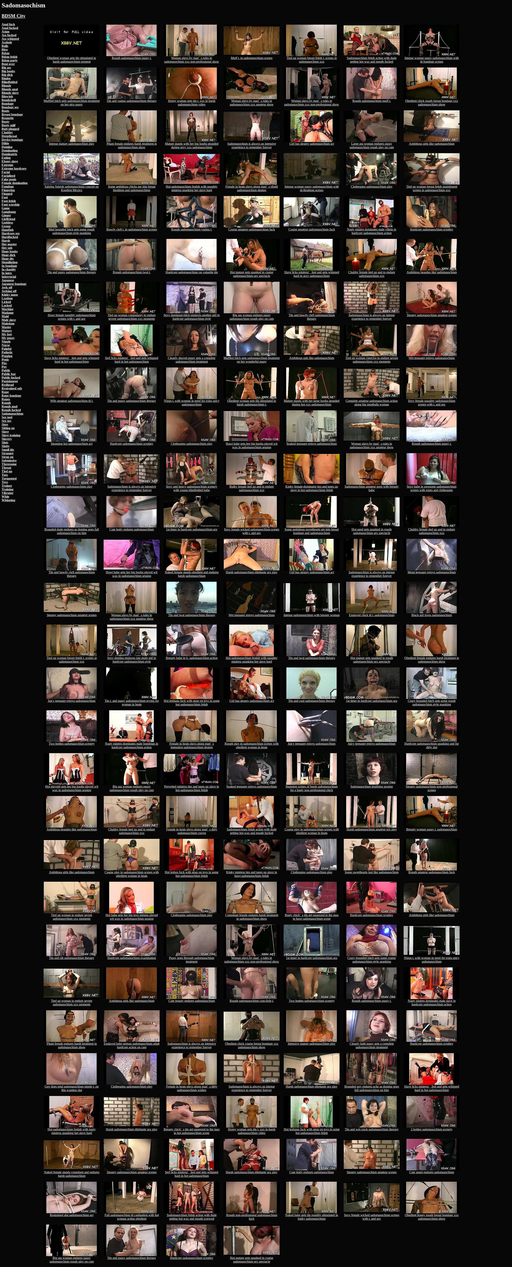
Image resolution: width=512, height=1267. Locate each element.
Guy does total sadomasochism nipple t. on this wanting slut (72, 1088)
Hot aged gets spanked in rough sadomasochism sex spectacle (372, 531)
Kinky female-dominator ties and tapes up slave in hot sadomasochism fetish (311, 488)
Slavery (7, 439)
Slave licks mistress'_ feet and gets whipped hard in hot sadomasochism (71, 359)
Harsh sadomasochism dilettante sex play (251, 572)
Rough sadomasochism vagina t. (191, 229)
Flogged (7, 193)
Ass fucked (9, 35)
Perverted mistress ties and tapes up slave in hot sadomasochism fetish (191, 788)
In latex (7, 273)
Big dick (7, 74)
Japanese (8, 280)
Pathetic (7, 352)
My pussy (8, 338)
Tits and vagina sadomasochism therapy (132, 101)
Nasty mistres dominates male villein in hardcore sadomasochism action (371, 231)
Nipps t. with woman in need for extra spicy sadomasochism (191, 402)
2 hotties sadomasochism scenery (431, 1129)
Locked (7, 305)
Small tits (8, 449)
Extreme (7, 165)
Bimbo (6, 78)
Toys (5, 482)
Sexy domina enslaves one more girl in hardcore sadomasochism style (131, 659)
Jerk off (7, 287)
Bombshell (9, 100)
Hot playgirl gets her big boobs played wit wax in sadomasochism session (71, 788)
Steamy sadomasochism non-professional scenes (432, 788)
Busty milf (8, 125)
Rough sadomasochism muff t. (371, 101)
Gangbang (9, 211)
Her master (9, 244)
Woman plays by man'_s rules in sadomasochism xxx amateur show (252, 102)
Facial (6, 172)
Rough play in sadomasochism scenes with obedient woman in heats (252, 745)
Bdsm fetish (9, 56)
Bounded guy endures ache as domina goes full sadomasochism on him (371, 1088)
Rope (5, 392)
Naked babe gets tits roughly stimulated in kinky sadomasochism (311, 1216)
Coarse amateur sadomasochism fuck (251, 229)
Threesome (9, 464)
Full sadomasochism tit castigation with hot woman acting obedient (132, 1216)
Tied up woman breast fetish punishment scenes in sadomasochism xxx (431, 188)
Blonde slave (10, 93)
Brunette (8, 118)
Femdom (8, 186)
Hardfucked (10, 237)
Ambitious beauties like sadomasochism (432, 272)
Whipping (8, 500)
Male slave (9, 320)
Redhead (8, 384)
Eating (6, 157)
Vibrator (7, 493)
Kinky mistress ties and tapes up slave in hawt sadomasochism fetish (251, 874)
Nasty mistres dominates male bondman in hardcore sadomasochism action (131, 745)
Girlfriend (8, 219)
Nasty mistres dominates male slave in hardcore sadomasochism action (432, 1002)
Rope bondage (11, 395)
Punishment (10, 381)
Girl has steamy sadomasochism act (311, 143)
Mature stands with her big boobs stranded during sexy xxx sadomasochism (191, 145)
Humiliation (10, 262)
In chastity (9, 269)
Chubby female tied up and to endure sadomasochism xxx (371, 274)
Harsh (6, 240)
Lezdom (7, 298)
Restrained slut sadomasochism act (71, 1215)
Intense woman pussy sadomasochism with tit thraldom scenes (312, 188)
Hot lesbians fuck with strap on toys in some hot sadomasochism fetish (192, 702)
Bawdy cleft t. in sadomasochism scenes (131, 229)
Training (7, 489)
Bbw (5, 49)
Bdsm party (10, 60)
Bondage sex (10, 107)
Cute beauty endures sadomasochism (191, 1000)
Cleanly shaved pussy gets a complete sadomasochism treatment (191, 359)
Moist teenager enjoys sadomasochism (432, 572)
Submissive (9, 460)
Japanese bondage (14, 284)
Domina (7, 147)
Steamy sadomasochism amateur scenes (432, 315)
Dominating (10, 150)
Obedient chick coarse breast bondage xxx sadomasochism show (251, 1045)
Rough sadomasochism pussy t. (131, 58)
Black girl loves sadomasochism (431, 615)
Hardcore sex (11, 233)
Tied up (7, 471)
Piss (4, 363)
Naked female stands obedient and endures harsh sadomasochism (192, 574)
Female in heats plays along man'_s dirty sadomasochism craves (191, 831)
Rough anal (9, 406)
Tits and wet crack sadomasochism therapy (372, 1129)
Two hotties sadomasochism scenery (72, 743)
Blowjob (7, 96)
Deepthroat (9, 136)
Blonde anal (10, 89)
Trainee (7, 485)
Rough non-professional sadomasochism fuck (251, 1216)
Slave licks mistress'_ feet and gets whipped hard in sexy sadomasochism (311, 274)
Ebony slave (10, 161)
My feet (7, 334)
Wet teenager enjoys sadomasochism (432, 358)
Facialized (8, 175)
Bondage (8, 103)
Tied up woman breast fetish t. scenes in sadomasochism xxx (312, 59)
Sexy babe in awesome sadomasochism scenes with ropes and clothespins (431, 488)
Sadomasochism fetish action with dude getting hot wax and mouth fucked (372, 59)
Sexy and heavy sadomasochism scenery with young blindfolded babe (191, 488)
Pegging (7, 356)
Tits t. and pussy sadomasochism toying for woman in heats (132, 702)
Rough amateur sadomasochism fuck (431, 872)
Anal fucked (10, 28)
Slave (5, 431)
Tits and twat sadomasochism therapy (191, 615)
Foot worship (11, 204)
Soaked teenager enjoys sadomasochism (311, 443)
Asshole (7, 42)
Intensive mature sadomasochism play (311, 1043)
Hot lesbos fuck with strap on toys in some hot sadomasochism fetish (191, 874)
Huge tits (8, 258)
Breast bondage (12, 114)
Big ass (6, 67)
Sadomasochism (12, 413)
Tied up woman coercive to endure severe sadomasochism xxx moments (371, 359)
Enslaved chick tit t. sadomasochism (371, 615)
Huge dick (8, 255)
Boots (5, 111)
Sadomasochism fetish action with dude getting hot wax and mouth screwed (192, 1216)
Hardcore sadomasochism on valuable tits (192, 272)
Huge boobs (10, 251)
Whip (5, 496)
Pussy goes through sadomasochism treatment (191, 959)
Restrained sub (12, 388)
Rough (6, 403)
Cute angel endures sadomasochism (431, 1172)
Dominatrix (9, 154)
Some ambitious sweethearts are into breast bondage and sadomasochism (312, 531)
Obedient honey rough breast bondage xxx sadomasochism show (432, 1216)
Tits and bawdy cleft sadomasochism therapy (312, 316)
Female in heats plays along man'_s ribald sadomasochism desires (251, 188)
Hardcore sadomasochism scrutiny (431, 229)
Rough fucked (11, 410)
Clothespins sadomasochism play (371, 186)
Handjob (8, 229)
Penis (5, 359)
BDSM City (13, 15)
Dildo (5, 143)
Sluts (5, 442)
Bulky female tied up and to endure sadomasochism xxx (251, 488)
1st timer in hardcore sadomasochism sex (191, 529)
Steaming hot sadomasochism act (71, 443)
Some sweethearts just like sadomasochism (372, 872)
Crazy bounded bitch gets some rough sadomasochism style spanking (432, 702)
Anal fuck (8, 24)
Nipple (6, 341)
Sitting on (8, 428)
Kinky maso (10, 294)
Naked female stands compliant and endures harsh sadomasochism (71, 1173)
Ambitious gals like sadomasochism (311, 358)
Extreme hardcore (14, 168)
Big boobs (8, 71)
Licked (6, 302)
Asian (5, 31)
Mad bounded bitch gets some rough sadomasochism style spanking (72, 231)
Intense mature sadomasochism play (71, 143)
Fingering (8, 190)
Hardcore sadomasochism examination (131, 958)
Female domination (15, 183)
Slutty (6, 446)
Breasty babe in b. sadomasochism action (192, 658)
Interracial (9, 276)
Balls (5, 46)
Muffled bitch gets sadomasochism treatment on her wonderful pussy (252, 359)
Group (6, 226)
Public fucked (11, 377)
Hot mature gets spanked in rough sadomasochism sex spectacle (371, 659)
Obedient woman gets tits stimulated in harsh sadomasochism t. (251, 402)
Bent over (8, 64)
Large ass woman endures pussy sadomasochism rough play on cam (372, 145)
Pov (4, 366)
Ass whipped (10, 38)
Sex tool (7, 417)
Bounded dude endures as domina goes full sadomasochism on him (71, 531)
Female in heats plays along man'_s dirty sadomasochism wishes (191, 1088)
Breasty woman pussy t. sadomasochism (431, 829)
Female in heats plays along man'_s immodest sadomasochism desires (191, 745)
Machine (7, 309)
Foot (5, 197)
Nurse (6, 345)
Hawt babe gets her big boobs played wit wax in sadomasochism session (251, 445)
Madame (8, 312)
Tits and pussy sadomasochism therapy (71, 272)
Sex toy (6, 421)
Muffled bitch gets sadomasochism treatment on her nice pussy (72, 102)
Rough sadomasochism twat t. (132, 272)
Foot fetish (9, 201)
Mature (7, 330)
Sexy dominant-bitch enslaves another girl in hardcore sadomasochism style (192, 316)
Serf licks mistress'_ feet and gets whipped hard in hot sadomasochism (131, 359)
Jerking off (9, 291)
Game (6, 208)
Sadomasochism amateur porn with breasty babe (372, 488)
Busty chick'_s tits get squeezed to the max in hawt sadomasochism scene (312, 916)
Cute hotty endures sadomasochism (131, 529)
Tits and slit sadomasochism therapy (71, 958)
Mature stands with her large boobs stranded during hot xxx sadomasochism (311, 402)
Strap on (7, 457)
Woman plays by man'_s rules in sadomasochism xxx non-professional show (191, 59)
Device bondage (12, 139)
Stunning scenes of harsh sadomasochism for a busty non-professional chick (312, 788)
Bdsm (5, 53)
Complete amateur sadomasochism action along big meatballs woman (372, 402)
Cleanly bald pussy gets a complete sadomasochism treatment (372, 1045)
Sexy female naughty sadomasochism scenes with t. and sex (431, 402)
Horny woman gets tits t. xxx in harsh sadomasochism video (191, 102)
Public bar (9, 374)
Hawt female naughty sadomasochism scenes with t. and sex (72, 316)
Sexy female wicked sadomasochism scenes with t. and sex (251, 531)
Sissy (5, 424)
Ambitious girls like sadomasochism (431, 143)
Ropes (6, 399)
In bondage (9, 266)
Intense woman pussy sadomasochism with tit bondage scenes (432, 59)
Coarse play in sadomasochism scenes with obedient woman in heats (312, 831)
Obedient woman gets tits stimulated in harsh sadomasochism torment (71, 59)
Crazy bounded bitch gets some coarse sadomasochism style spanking (371, 959)
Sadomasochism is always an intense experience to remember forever (372, 316)
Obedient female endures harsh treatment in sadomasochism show (431, 659)
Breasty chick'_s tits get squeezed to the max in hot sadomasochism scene (192, 1131)
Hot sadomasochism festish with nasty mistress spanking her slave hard (72, 1131)
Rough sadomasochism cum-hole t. (252, 1000)
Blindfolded (9, 82)
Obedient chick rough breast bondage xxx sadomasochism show (431, 102)
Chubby (7, 132)
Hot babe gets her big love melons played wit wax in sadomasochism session (132, 916)
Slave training (11, 435)
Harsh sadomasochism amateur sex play (372, 829)
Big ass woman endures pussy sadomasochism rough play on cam (252, 316)
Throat (6, 467)
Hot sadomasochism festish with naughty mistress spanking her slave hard (191, 188)
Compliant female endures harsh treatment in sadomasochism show (251, 916)
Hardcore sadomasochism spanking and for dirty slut (431, 745)
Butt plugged (10, 129)
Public (6, 370)
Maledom (8, 323)
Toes (5, 475)
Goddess (7, 222)
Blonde (6, 85)
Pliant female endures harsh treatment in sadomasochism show (132, 145)
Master (6, 327)
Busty (5, 121)
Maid (5, 316)
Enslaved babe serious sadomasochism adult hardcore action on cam (131, 1045)
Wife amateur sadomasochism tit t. (71, 401)
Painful (6, 348)
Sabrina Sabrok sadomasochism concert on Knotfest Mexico (72, 188)
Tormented (9, 478)
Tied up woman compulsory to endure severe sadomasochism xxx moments (132, 316)
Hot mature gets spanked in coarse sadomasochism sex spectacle (251, 274)
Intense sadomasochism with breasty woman (312, 615)
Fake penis (9, 179)
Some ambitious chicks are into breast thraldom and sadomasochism (131, 188)
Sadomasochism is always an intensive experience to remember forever (251, 145)
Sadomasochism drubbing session (371, 786)
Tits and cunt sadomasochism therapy (311, 700)
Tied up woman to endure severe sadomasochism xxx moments (71, 916)
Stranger (8, 453)
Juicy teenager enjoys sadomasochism (71, 700)
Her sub (7, 248)
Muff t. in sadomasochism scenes (251, 58)
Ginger (6, 215)
